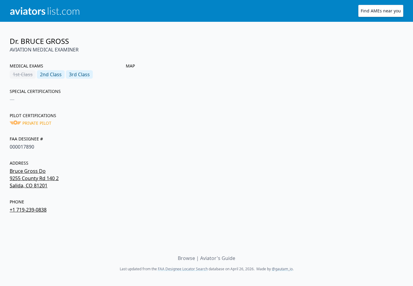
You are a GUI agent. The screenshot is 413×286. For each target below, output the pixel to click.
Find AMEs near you (381, 11)
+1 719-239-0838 (28, 209)
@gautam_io (282, 268)
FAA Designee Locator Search (183, 268)
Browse (186, 258)
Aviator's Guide (217, 258)
